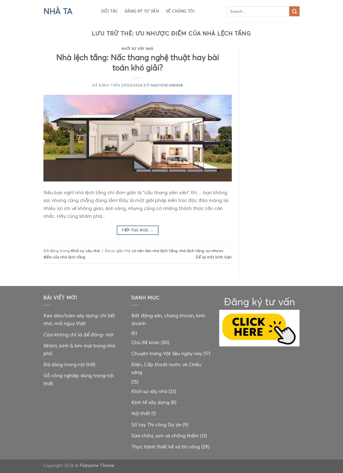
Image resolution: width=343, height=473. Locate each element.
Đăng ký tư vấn (142, 11)
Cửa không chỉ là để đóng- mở (78, 335)
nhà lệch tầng (191, 250)
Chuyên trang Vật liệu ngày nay (166, 353)
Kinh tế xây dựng (150, 402)
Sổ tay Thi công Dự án (156, 425)
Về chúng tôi (180, 11)
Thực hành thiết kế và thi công (165, 447)
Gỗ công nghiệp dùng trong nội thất (78, 379)
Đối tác (109, 11)
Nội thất (140, 413)
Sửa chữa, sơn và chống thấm (165, 436)
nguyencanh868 (167, 85)
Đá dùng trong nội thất (69, 364)
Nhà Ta (58, 11)
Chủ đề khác (145, 342)
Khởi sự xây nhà (137, 49)
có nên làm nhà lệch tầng (154, 250)
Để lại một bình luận (214, 257)
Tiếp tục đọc (137, 230)
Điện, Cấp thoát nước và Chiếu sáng (166, 368)
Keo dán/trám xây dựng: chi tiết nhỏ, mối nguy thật (79, 319)
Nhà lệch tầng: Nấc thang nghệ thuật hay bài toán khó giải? (137, 62)
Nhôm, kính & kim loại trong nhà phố (79, 349)
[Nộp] (294, 11)
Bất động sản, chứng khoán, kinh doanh (168, 319)
